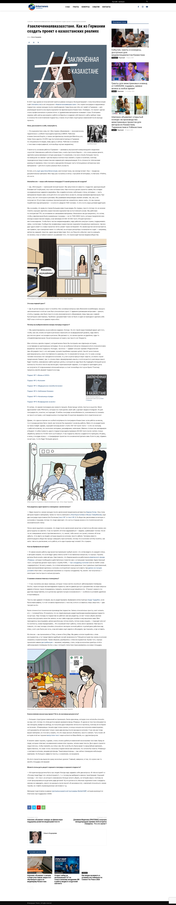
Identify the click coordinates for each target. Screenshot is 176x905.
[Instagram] (142, 7)
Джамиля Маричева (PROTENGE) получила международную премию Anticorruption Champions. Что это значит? (90, 822)
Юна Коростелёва (77, 515)
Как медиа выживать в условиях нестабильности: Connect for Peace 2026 (92, 877)
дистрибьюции (47, 642)
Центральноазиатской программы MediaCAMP (69, 791)
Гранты (114, 91)
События (30, 21)
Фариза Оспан (91, 512)
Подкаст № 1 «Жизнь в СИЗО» (38, 375)
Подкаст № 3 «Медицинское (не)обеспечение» (45, 386)
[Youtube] (147, 7)
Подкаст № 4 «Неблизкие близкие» (40, 391)
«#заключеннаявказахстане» (66, 104)
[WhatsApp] (43, 807)
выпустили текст (53, 735)
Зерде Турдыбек (93, 600)
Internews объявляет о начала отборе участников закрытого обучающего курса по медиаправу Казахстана (39, 878)
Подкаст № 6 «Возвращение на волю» (41, 402)
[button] (147, 1)
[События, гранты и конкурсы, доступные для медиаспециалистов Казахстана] (130, 38)
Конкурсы (114, 57)
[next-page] (32, 888)
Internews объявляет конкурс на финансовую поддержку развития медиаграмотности (45, 821)
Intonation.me (36, 104)
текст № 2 (71, 517)
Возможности (32, 872)
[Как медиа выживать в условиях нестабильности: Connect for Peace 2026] (94, 865)
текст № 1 (62, 517)
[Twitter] (38, 42)
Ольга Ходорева (36, 37)
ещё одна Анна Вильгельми (47, 171)
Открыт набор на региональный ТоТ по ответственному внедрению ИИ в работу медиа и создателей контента (66, 879)
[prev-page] (28, 888)
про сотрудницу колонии (79, 563)
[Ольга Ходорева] (35, 837)
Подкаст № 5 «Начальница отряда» (40, 396)
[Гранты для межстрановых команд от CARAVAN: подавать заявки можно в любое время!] (130, 71)
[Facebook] (138, 7)
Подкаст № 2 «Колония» (36, 380)
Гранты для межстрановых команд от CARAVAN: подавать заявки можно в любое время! (129, 86)
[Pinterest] (39, 807)
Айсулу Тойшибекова (94, 515)
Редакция (122, 57)
